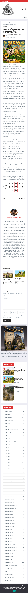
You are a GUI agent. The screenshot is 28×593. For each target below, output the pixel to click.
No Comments (10, 35)
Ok (14, 590)
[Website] (14, 260)
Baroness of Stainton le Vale (14, 34)
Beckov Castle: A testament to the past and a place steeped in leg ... (7, 281)
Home (4, 22)
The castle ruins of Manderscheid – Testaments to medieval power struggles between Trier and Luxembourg (19, 387)
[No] (26, 588)
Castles (17, 22)
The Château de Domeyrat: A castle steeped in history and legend (19, 280)
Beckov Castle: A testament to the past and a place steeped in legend (19, 369)
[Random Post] (22, 17)
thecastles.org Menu (10, 22)
